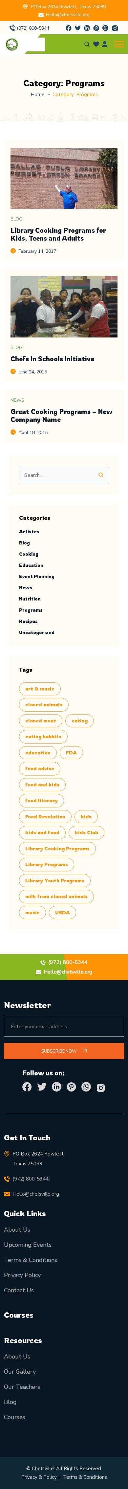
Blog (16, 219)
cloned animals (43, 704)
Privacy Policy (22, 1275)
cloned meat (40, 720)
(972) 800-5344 (33, 28)
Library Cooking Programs (57, 848)
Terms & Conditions (30, 1260)
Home (38, 94)
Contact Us (19, 1290)
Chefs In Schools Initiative (52, 359)
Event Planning (36, 576)
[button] (119, 44)
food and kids (42, 784)
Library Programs (46, 864)
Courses (14, 1417)
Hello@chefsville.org (68, 15)
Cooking (28, 554)
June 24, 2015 (32, 372)
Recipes (28, 621)
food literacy (41, 800)
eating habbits (43, 736)
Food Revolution (45, 816)
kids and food (42, 832)
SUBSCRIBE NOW (59, 1051)
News (17, 400)
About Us (17, 1230)
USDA (62, 912)
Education (31, 565)
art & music (39, 689)
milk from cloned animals (56, 896)
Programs (31, 610)
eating (80, 720)
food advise (39, 768)
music (32, 912)
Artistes (29, 531)
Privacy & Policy (39, 1477)
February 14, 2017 (37, 251)
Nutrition (30, 598)
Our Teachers (22, 1387)
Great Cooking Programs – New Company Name (61, 415)
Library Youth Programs (54, 880)
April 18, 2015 (33, 432)
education (38, 752)
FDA (71, 752)
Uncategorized (36, 632)
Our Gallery (20, 1372)
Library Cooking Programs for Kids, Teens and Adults (58, 234)
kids (86, 816)
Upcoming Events (28, 1245)
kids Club (86, 832)
